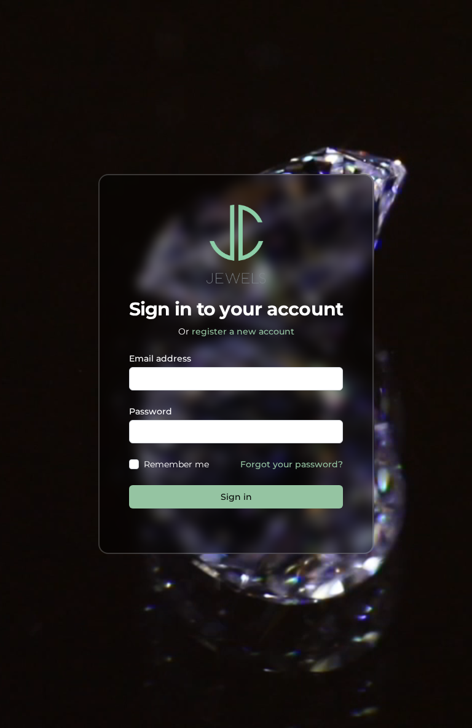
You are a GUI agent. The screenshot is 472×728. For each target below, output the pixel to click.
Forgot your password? (291, 464)
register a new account (243, 331)
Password (150, 411)
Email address (160, 358)
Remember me (176, 464)
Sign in (236, 496)
